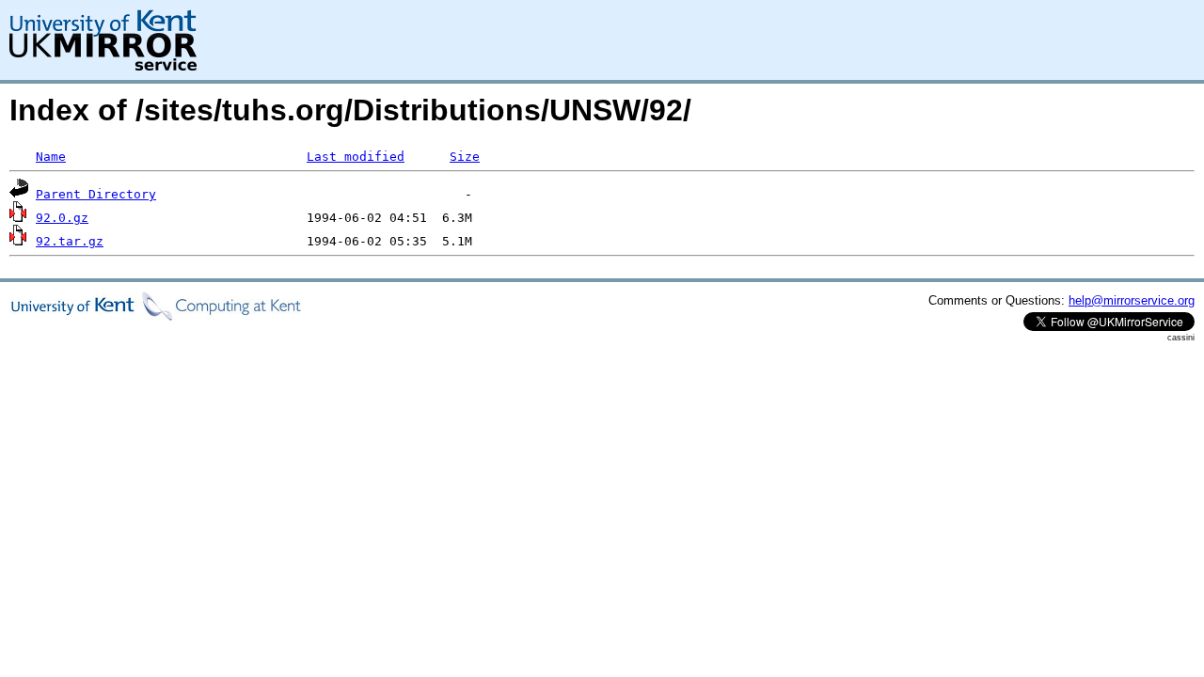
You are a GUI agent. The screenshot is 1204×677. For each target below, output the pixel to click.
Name (51, 157)
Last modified (355, 157)
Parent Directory (96, 194)
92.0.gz (62, 218)
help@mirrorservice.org (1132, 300)
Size (465, 157)
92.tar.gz (69, 241)
